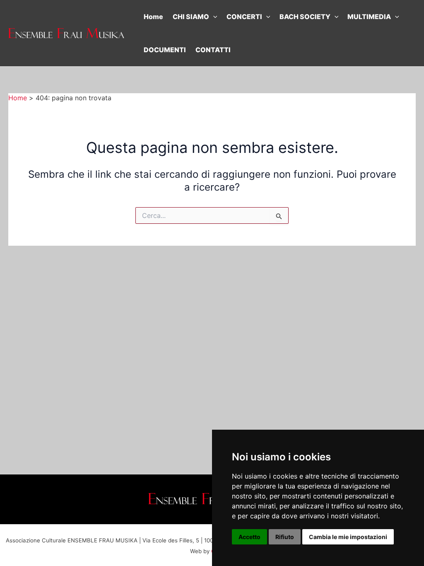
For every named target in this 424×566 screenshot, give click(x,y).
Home (153, 16)
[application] (213, 16)
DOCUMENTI (165, 50)
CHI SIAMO (191, 16)
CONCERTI (244, 16)
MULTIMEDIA (369, 16)
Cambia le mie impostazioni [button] (348, 536)
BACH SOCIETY (304, 16)
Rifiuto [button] (284, 536)
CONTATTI (213, 50)
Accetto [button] (249, 536)
